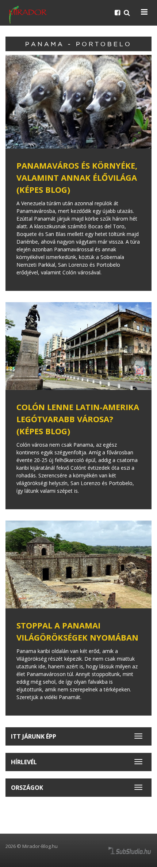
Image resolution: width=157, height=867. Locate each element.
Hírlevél (24, 762)
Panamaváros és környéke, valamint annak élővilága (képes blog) (76, 177)
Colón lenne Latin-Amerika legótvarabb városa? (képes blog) (77, 418)
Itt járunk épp (33, 736)
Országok (27, 788)
